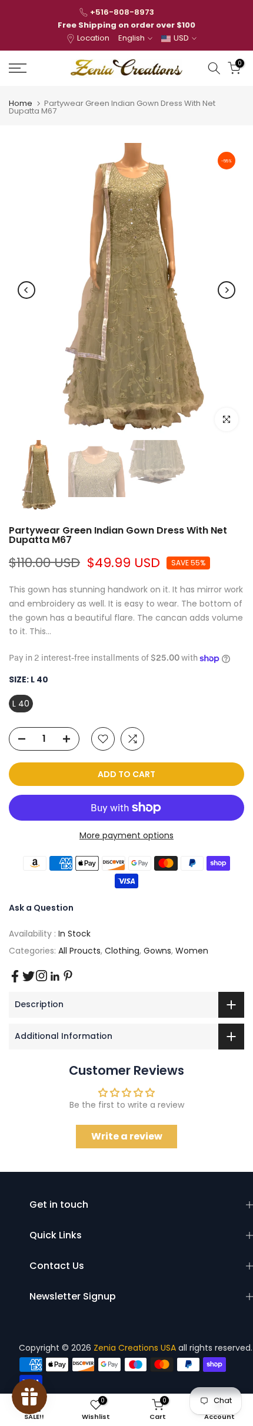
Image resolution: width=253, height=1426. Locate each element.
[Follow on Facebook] (15, 976)
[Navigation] (35, 68)
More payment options (126, 835)
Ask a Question (41, 908)
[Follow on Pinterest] (68, 975)
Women (191, 951)
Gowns (157, 951)
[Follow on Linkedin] (54, 976)
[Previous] (26, 290)
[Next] (226, 290)
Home (20, 103)
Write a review (126, 1136)
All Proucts (79, 951)
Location (93, 38)
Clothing (122, 951)
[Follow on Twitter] (28, 976)
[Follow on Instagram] (41, 975)
